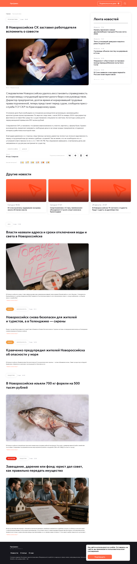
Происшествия (16, 14)
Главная (8, 14)
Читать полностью (11, 300)
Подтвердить (100, 557)
